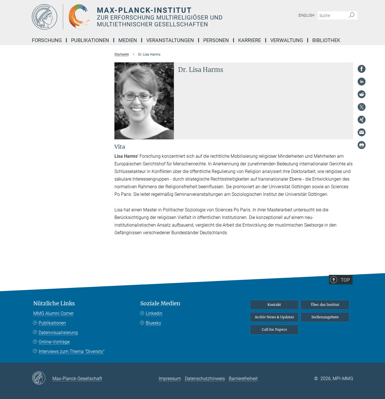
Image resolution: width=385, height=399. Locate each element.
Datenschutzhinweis (205, 378)
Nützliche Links (54, 303)
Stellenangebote (325, 317)
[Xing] (361, 119)
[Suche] (351, 15)
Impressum (170, 378)
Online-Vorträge (54, 342)
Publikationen (52, 323)
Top (345, 280)
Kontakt (274, 304)
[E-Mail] (361, 132)
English (306, 15)
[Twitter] (361, 107)
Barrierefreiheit (243, 378)
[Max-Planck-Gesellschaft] (42, 378)
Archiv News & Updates (274, 317)
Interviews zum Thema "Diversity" (72, 351)
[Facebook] (361, 69)
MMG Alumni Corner (53, 313)
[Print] (361, 145)
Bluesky (153, 323)
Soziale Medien (160, 303)
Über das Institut (325, 304)
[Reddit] (361, 94)
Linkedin (154, 313)
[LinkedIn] (361, 81)
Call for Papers (274, 329)
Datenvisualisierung (58, 332)
